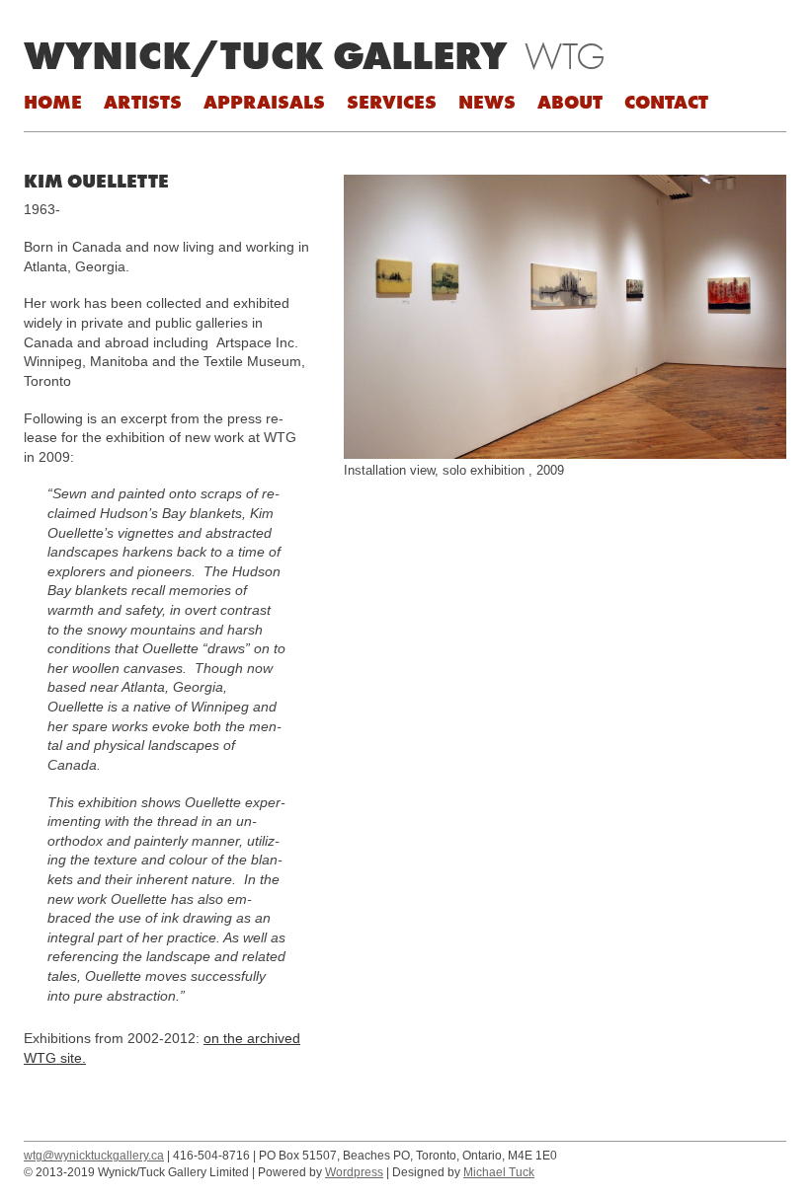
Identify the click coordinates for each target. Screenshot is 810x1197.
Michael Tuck (498, 1172)
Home (53, 101)
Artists (143, 101)
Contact (666, 101)
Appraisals (264, 101)
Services (392, 101)
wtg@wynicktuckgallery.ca (94, 1155)
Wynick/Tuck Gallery (265, 55)
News (487, 101)
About (570, 101)
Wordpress (354, 1172)
